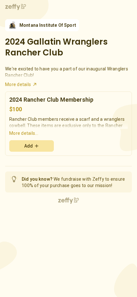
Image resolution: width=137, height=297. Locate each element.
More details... (23, 133)
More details (18, 84)
